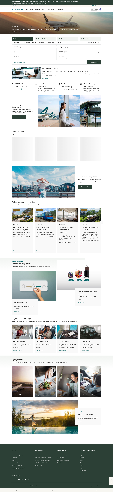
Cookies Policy (66, 490)
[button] (56, 47)
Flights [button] (26, 9)
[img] (100, 1)
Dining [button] (48, 9)
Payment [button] (53, 9)
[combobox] (34, 52)
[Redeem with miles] (88, 42)
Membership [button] (60, 9)
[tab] (17, 43)
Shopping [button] (37, 9)
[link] (26, 73)
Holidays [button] (32, 9)
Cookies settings (38, 479)
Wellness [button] (43, 9)
